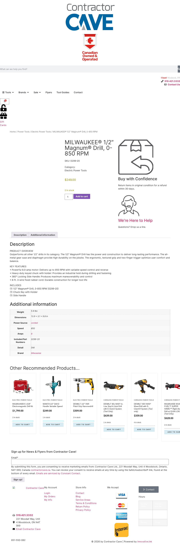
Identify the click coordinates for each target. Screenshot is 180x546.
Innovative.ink (144, 541)
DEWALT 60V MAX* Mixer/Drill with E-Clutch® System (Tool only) (143, 407)
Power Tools (24, 131)
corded (34, 323)
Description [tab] (20, 234)
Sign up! (18, 479)
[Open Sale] (40, 92)
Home (13, 131)
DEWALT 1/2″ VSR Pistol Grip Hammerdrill (83, 405)
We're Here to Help (135, 220)
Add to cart (82, 196)
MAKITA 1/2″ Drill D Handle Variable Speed (53, 405)
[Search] (179, 69)
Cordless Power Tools (113, 400)
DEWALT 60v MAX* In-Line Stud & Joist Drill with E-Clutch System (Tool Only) (113, 407)
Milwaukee (36, 353)
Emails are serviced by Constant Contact (58, 473)
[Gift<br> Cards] (3, 115)
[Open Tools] (13, 92)
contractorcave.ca (40, 470)
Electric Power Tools (41, 131)
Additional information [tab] (43, 234)
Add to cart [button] (23, 425)
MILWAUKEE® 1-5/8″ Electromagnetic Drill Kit (22, 405)
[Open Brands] (28, 92)
